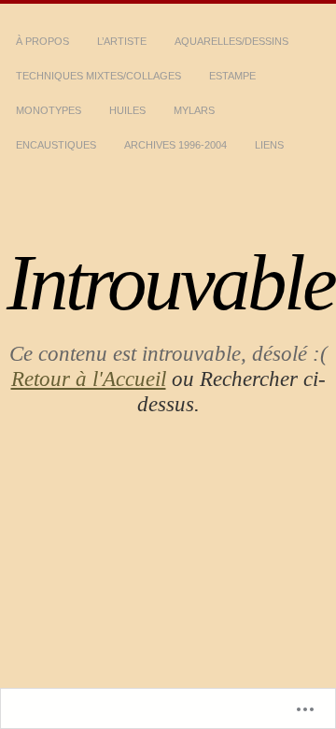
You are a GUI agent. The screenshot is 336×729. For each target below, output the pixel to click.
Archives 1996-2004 (175, 144)
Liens (269, 144)
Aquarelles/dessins (231, 41)
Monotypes (48, 110)
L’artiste (122, 41)
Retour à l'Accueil (88, 378)
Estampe (232, 75)
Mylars (194, 110)
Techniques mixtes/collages (98, 75)
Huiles (127, 110)
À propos (42, 41)
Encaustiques (56, 144)
